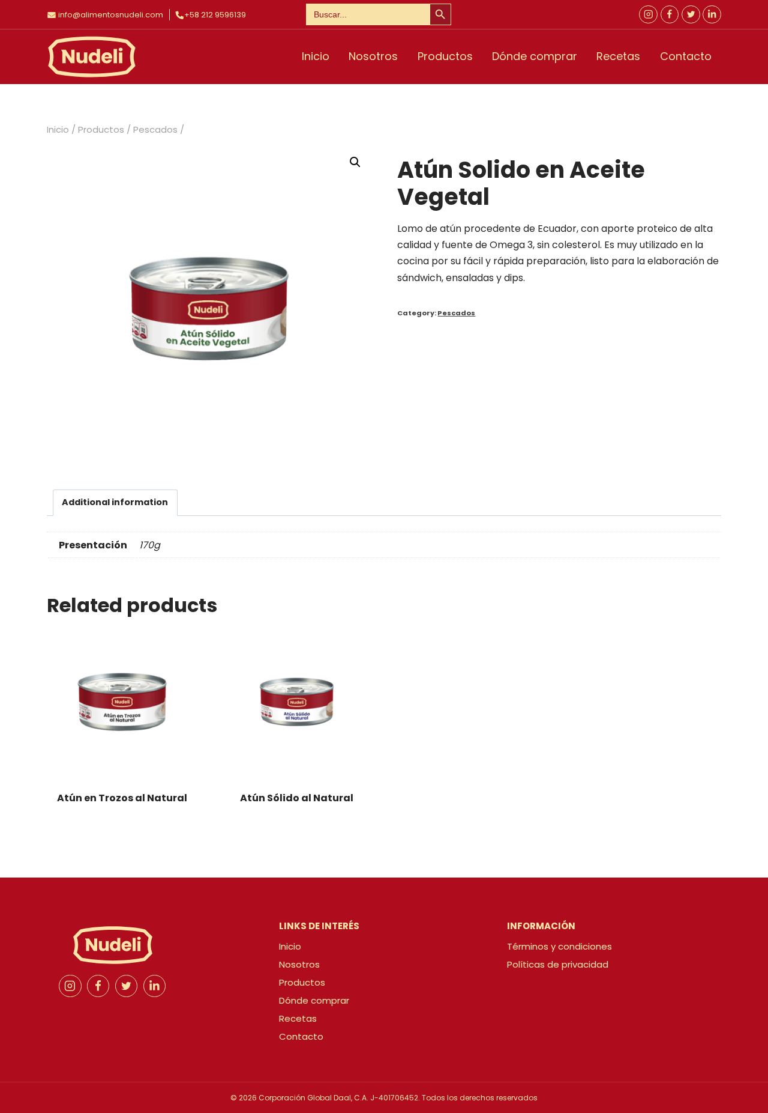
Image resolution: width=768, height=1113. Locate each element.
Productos (445, 56)
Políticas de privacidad (557, 964)
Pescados (456, 313)
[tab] (115, 503)
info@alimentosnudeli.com (110, 14)
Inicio (315, 56)
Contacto (686, 56)
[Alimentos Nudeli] (92, 57)
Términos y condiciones (559, 946)
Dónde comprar (534, 56)
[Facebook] (670, 14)
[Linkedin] (154, 986)
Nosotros (373, 56)
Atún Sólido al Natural (296, 798)
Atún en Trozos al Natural (122, 798)
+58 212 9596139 (215, 14)
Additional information (115, 502)
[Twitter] (691, 14)
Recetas (618, 56)
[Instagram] (648, 14)
